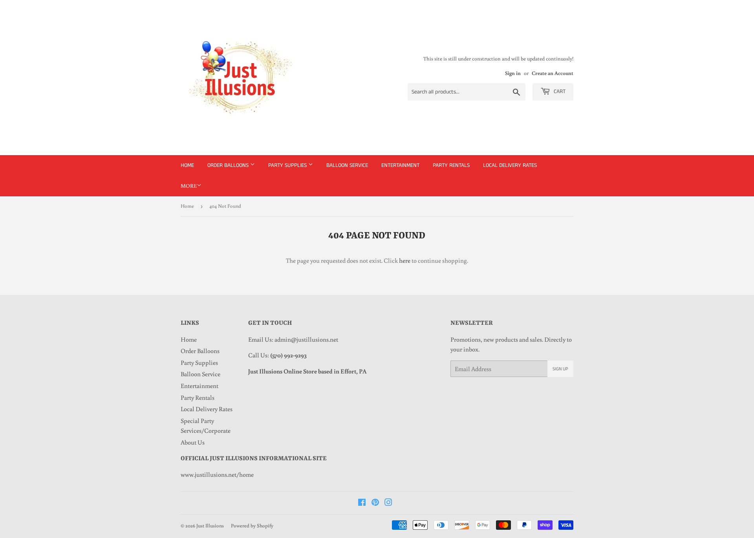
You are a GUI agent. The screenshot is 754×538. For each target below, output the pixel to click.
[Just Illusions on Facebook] (362, 503)
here (404, 260)
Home (187, 165)
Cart (559, 91)
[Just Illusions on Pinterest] (375, 503)
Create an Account (552, 73)
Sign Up (560, 369)
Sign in (513, 73)
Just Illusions (210, 525)
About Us (193, 442)
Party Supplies (288, 165)
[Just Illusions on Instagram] (388, 503)
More (189, 185)
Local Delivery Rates (510, 165)
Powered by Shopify (252, 525)
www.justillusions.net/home (217, 474)
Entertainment (400, 165)
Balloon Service (347, 165)
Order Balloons (228, 165)
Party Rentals (451, 165)
